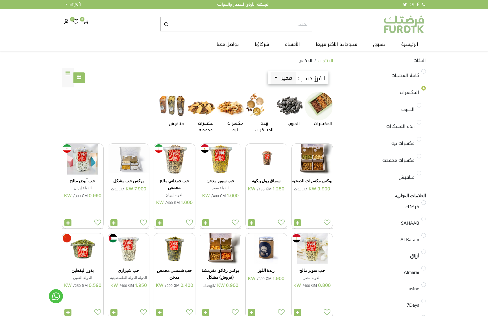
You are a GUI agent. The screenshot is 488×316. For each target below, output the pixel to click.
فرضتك (412, 206)
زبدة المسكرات (400, 126)
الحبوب (408, 109)
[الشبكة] (79, 77)
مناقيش (407, 177)
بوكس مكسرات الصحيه (312, 180)
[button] (73, 4)
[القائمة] (68, 77)
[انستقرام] (411, 4)
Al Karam (409, 239)
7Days (413, 305)
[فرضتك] (56, 296)
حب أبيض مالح (82, 180)
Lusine (412, 288)
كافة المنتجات (405, 75)
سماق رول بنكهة (266, 180)
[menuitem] (409, 44)
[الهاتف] (423, 4)
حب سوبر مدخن (220, 180)
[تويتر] (405, 4)
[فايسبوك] (418, 4)
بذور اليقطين (82, 270)
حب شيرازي (128, 270)
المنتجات (325, 61)
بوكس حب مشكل (128, 180)
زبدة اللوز (266, 270)
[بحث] (166, 24)
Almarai (411, 272)
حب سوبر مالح (312, 270)
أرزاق (414, 256)
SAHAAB (410, 223)
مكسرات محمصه (398, 160)
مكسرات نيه (403, 143)
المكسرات (409, 92)
